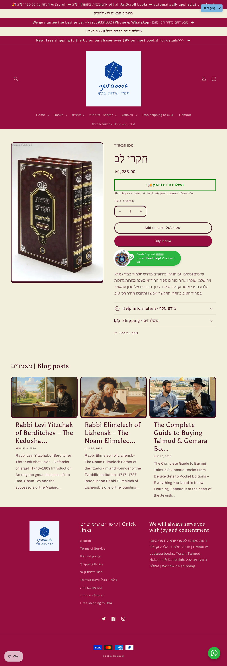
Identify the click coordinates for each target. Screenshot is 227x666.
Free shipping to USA (96, 603)
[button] (16, 79)
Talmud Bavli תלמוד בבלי (98, 580)
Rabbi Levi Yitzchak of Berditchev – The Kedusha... (44, 433)
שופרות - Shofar (92, 595)
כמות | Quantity (124, 200)
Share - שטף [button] (128, 333)
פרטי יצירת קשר (91, 572)
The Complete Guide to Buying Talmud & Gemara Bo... (180, 437)
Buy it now (163, 241)
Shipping (120, 193)
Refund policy (90, 556)
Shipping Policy (91, 564)
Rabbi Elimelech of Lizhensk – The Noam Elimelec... (113, 433)
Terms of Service (93, 548)
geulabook (118, 656)
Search (85, 540)
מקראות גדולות (91, 587)
